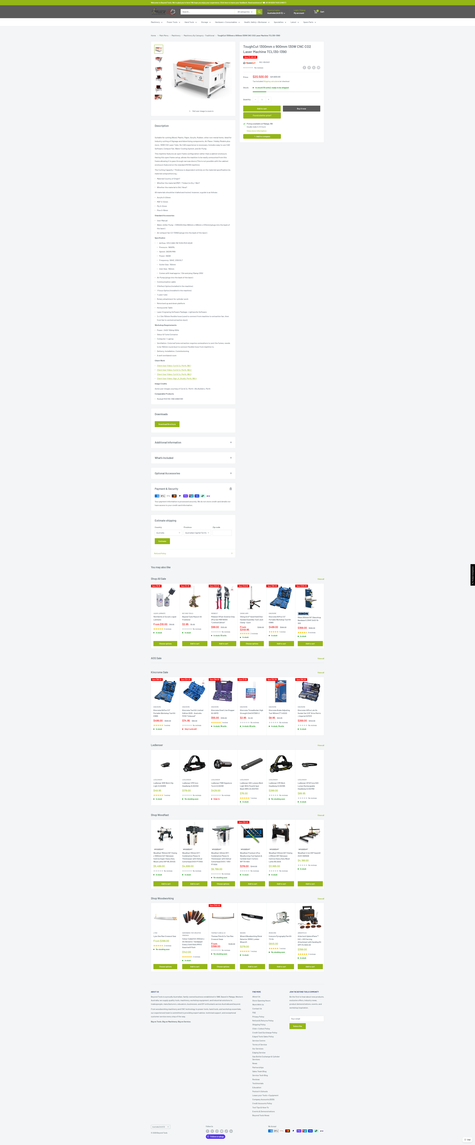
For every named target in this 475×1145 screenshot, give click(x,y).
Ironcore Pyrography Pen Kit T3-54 (280, 937)
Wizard (243, 933)
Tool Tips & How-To (260, 1107)
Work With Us (258, 1004)
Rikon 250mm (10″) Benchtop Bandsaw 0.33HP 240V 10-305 (309, 620)
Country (158, 527)
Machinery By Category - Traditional (199, 35)
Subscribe (297, 1026)
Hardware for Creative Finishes (191, 934)
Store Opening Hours (261, 1000)
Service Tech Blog (260, 1075)
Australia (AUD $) (158, 1127)
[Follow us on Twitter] (212, 1131)
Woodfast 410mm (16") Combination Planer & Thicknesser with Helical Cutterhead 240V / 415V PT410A (221, 859)
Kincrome (272, 613)
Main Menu (163, 35)
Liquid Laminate (159, 613)
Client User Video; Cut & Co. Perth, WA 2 (174, 370)
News (254, 1063)
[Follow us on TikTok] (226, 1131)
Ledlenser (157, 780)
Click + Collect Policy (261, 1028)
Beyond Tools (187, 613)
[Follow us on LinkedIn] (231, 1131)
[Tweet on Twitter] (314, 67)
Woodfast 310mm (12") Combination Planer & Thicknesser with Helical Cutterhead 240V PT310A (192, 857)
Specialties (279, 22)
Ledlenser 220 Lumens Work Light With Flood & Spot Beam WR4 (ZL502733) (251, 786)
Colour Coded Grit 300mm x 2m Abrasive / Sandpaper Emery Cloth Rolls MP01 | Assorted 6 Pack (193, 943)
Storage (204, 22)
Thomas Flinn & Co (218, 933)
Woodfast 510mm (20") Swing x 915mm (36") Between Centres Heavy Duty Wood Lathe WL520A (280, 857)
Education (256, 1087)
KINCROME (272, 707)
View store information (257, 131)
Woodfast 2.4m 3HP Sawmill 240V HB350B (309, 854)
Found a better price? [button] (262, 115)
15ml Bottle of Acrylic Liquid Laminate (164, 618)
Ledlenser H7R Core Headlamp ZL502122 (190, 784)
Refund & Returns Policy (262, 1020)
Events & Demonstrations (263, 1111)
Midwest (214, 613)
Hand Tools (189, 22)
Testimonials (257, 1083)
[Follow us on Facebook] (207, 1131)
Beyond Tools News (260, 1115)
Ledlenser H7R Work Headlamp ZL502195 (277, 784)
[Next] (324, 616)
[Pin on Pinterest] (309, 67)
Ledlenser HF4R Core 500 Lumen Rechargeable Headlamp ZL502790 (308, 786)
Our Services (257, 1048)
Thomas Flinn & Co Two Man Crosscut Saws (222, 937)
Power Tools (172, 22)
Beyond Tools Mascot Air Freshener (192, 618)
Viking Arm (244, 613)
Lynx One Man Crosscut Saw (164, 936)
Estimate (162, 541)
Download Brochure (167, 424)
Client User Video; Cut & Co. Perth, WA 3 (174, 374)
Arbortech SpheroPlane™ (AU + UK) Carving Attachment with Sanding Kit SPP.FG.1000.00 (309, 940)
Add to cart (262, 108)
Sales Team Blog (259, 1071)
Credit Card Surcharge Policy (264, 1032)
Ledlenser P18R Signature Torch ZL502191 (221, 784)
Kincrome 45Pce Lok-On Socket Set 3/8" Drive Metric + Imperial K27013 (309, 713)
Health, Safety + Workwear (255, 22)
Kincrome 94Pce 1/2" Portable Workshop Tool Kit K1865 (280, 620)
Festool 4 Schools (260, 1091)
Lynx (155, 933)
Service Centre (258, 1040)
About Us (256, 996)
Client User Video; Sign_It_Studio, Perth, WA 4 (177, 378)
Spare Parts (308, 22)
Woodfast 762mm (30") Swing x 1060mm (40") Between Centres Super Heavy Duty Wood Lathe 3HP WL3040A (165, 857)
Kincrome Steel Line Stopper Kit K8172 (223, 711)
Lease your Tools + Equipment (265, 1095)
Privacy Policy (258, 1016)
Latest (293, 22)
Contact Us (257, 1008)
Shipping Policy (259, 1024)
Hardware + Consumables (226, 22)
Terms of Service (259, 1044)
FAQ (254, 1012)
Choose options (165, 643)
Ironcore (272, 933)
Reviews (256, 1079)
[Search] (259, 11)
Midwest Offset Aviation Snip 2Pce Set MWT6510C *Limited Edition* (223, 620)
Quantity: (247, 99)
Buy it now (301, 108)
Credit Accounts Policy (262, 1103)
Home (153, 35)
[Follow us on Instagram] (217, 1131)
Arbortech (302, 933)
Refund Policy (160, 553)
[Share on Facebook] (304, 67)
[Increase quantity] (268, 99)
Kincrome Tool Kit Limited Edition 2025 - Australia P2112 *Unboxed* (192, 713)
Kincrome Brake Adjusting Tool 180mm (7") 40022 (279, 711)
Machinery (155, 22)
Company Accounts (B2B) (263, 1099)
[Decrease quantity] (255, 99)
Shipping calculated (271, 81)
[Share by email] (318, 67)
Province (188, 527)
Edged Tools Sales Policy (263, 1036)
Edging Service (258, 1052)
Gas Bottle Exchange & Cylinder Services (266, 1057)
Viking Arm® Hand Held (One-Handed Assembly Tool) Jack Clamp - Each (251, 620)
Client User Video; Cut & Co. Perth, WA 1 (174, 365)
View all (321, 579)
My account (299, 13)
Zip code (216, 527)
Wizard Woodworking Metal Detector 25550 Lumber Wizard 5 (251, 939)
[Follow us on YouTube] (221, 1131)
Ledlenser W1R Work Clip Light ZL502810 (163, 784)
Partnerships (258, 1067)
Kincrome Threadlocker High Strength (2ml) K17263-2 (251, 711)
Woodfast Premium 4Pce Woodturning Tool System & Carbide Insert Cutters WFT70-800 (251, 857)
